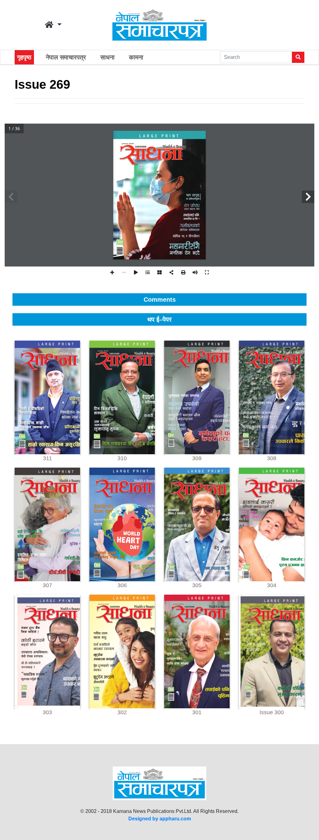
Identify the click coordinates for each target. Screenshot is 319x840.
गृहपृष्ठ (24, 57)
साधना (107, 57)
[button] (53, 25)
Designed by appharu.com (159, 818)
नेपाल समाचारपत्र (66, 57)
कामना (136, 57)
